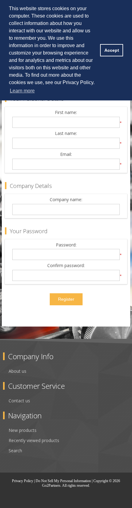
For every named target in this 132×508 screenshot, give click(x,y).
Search (15, 450)
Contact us (19, 401)
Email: (66, 154)
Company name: (66, 199)
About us (17, 371)
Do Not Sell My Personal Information (63, 481)
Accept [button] (111, 50)
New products (23, 430)
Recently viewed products (34, 440)
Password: (66, 245)
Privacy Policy (22, 481)
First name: (66, 112)
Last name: (66, 133)
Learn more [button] (22, 90)
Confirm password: (66, 265)
